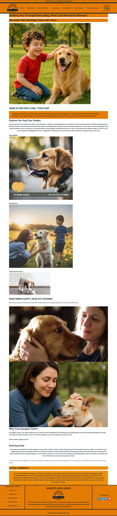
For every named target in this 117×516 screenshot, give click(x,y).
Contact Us (12, 494)
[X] (102, 498)
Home (22, 8)
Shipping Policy (13, 506)
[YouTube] (109, 498)
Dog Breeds (31, 8)
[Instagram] (106, 498)
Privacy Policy (12, 498)
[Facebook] (99, 498)
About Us (13, 490)
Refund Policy (12, 502)
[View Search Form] (107, 8)
